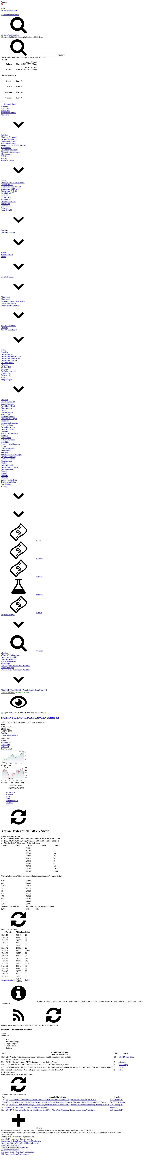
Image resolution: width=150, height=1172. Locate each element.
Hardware (4, 436)
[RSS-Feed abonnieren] (18, 1023)
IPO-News (5, 156)
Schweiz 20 (5, 204)
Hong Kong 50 (6, 210)
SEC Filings (123, 1065)
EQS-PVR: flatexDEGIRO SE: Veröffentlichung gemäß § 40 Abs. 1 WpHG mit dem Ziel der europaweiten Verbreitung (50, 1110)
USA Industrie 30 (7, 193)
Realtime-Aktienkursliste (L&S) (12, 301)
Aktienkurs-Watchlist (9, 659)
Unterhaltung (6, 484)
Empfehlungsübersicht (9, 150)
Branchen (4, 230)
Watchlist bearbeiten (8, 661)
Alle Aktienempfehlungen (10, 152)
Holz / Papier (6, 438)
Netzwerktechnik (7, 469)
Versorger (4, 486)
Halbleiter (4, 431)
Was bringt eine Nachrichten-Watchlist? (15, 666)
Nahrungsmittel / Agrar (9, 467)
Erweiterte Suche (10, 104)
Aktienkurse (5, 297)
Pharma (4, 474)
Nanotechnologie (7, 465)
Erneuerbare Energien (9, 419)
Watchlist (39, 651)
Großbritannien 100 (8, 202)
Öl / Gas (4, 471)
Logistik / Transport (8, 457)
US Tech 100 (6, 197)
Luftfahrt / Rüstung (8, 459)
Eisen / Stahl (5, 414)
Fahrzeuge (5, 421)
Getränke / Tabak (7, 429)
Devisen (39, 613)
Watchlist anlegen (7, 668)
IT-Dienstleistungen (8, 448)
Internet (4, 446)
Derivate (39, 577)
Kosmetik (4, 452)
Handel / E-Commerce (9, 433)
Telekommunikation (8, 482)
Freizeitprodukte (7, 425)
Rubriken (4, 135)
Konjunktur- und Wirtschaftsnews (13, 146)
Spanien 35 (5, 740)
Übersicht (4, 328)
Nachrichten (5, 108)
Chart (8, 799)
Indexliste (4, 352)
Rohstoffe (4, 476)
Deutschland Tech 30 (9, 191)
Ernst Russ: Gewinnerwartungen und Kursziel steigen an (27, 1107)
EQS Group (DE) (116, 1100)
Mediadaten (24, 1147)
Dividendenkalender (8, 303)
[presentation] (7, 805)
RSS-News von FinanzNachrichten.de (15, 1154)
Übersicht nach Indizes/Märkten (12, 183)
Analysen (9, 794)
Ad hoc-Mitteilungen (9, 10)
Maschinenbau (6, 461)
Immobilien (5, 442)
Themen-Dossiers (7, 160)
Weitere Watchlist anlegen (10, 655)
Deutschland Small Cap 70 (11, 187)
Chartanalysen (6, 154)
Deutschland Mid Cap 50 (10, 189)
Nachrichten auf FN (8, 113)
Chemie (4, 410)
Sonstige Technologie (9, 480)
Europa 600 (5, 745)
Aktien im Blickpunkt (9, 137)
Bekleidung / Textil (8, 406)
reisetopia (122, 1062)
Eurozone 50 (5, 199)
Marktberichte (6, 148)
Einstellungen (6, 663)
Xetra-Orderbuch (12, 801)
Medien (4, 252)
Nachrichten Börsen (8, 1143)
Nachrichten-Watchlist (9, 657)
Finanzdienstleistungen (9, 423)
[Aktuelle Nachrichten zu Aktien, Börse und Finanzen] (10, 15)
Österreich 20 (6, 206)
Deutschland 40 (7, 185)
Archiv (3, 257)
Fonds (38, 540)
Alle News (5, 115)
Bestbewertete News (8, 141)
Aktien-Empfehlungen (24, 1143)
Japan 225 (4, 208)
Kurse (8, 796)
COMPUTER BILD (126, 1057)
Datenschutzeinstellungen (10, 1147)
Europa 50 (5, 747)
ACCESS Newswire (117, 1102)
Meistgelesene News (8, 143)
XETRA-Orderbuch (8, 326)
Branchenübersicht (8, 232)
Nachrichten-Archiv (14, 1145)
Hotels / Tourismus (8, 440)
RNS (121, 1070)
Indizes (3, 180)
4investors (113, 1107)
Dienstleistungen (7, 412)
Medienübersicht (7, 255)
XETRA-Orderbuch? (9, 330)
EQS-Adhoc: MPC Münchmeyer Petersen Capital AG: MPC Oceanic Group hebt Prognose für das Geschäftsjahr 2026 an (51, 1100)
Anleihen (39, 558)
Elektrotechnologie (8, 417)
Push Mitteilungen (8, 692)
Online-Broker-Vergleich (10, 305)
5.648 (27, 980)
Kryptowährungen (8, 615)
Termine (4, 158)
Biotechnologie (6, 408)
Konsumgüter (6, 450)
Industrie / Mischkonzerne (10, 444)
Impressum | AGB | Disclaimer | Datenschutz (17, 1152)
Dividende (9, 803)
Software (4, 478)
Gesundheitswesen (8, 427)
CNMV (122, 1067)
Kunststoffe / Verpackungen (11, 455)
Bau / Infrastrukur (7, 404)
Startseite (4, 106)
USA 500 (4, 195)
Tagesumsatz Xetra (8, 980)
